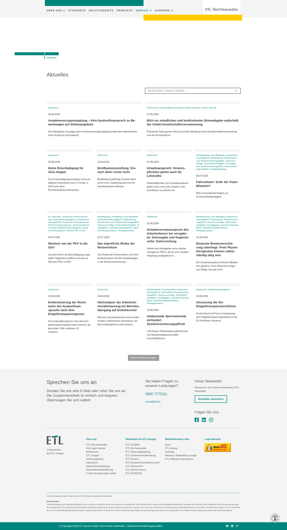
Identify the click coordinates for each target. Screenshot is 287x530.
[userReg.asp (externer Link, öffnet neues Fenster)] (217, 447)
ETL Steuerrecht (134, 466)
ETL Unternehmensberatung (141, 455)
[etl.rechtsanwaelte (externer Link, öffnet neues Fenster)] (197, 420)
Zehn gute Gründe (95, 448)
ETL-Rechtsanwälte (96, 444)
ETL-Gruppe (92, 455)
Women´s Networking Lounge (181, 455)
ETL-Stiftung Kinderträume (179, 459)
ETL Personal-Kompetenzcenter (142, 462)
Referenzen (92, 452)
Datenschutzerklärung (97, 466)
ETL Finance (132, 459)
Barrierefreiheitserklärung (99, 469)
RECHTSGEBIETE (101, 10)
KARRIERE (162, 10)
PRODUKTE (125, 10)
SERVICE (142, 10)
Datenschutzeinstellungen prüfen (144, 526)
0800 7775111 (156, 394)
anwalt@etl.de (153, 401)
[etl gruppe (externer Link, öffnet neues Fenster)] (204, 420)
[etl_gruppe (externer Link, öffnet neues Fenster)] (211, 420)
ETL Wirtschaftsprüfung (138, 452)
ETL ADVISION (134, 473)
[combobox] (192, 90)
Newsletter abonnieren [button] (211, 399)
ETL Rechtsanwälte (136, 448)
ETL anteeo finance (136, 469)
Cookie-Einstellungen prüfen (101, 473)
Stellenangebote (95, 459)
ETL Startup (171, 448)
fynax (168, 444)
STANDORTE (77, 10)
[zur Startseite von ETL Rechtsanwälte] (222, 9)
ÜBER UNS (54, 10)
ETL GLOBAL (133, 444)
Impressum (92, 462)
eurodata (169, 452)
